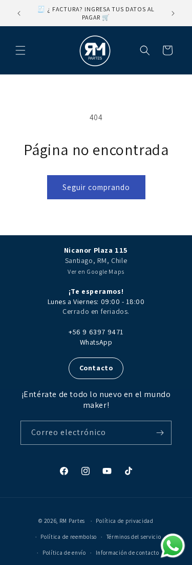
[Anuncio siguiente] (173, 13)
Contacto (96, 367)
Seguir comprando (96, 187)
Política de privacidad (124, 520)
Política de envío (64, 552)
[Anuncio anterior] (19, 13)
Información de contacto (127, 552)
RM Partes (72, 520)
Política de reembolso (68, 536)
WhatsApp (96, 342)
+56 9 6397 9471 (96, 331)
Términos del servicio (133, 536)
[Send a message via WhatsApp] (173, 546)
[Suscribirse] (159, 433)
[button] (20, 50)
